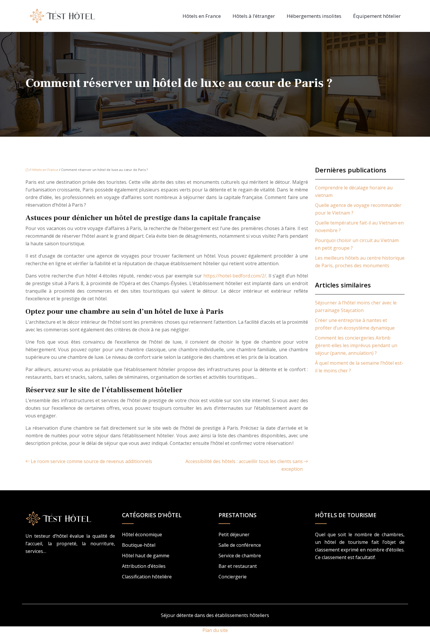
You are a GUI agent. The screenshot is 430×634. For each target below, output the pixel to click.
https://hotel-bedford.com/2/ (234, 276)
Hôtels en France (202, 16)
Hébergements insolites (314, 16)
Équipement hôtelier (377, 16)
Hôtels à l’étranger (254, 16)
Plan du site (215, 630)
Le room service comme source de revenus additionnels (91, 461)
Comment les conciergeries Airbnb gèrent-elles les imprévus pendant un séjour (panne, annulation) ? (356, 345)
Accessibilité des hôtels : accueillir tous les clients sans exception (244, 465)
